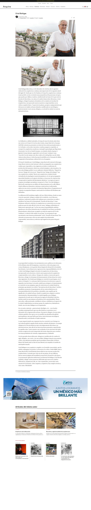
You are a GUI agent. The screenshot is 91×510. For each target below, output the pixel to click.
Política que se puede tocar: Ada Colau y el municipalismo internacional (21, 457)
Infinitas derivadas (50, 456)
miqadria (32, 18)
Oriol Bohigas (23, 371)
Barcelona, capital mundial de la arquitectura (58, 431)
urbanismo (28, 371)
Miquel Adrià (23, 18)
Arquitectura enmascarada (37, 456)
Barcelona (19, 371)
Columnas (17, 429)
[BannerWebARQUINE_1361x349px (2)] (45, 399)
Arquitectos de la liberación (22, 431)
